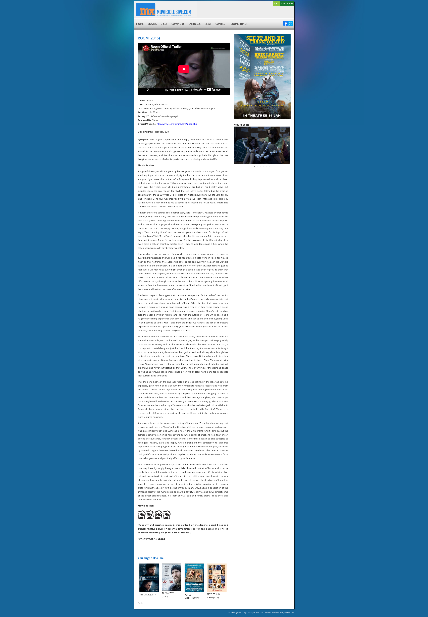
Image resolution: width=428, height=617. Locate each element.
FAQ (276, 3)
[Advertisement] (245, 12)
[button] (287, 145)
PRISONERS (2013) (147, 594)
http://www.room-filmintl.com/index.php (177, 123)
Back (140, 602)
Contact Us (287, 3)
